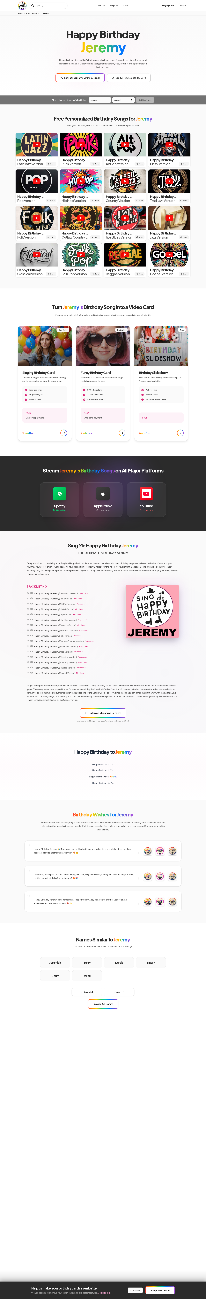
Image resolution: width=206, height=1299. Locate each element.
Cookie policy (104, 1292)
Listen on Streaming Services (105, 713)
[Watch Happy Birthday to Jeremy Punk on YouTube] (31, 598)
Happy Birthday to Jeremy (56, 593)
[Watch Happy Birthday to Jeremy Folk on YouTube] (31, 635)
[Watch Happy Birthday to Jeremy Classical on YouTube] (31, 657)
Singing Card (168, 5)
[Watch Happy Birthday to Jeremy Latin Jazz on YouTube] (31, 593)
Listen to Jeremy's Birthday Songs (82, 77)
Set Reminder (145, 100)
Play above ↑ (83, 593)
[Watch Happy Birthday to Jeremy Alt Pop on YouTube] (31, 604)
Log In (183, 5)
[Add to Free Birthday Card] (147, 850)
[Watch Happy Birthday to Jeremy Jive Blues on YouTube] (31, 646)
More (125, 5)
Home (20, 13)
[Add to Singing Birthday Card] (160, 850)
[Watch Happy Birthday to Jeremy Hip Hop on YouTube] (31, 619)
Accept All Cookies (160, 1290)
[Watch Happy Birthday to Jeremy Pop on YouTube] (31, 614)
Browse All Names (103, 1004)
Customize (135, 1290)
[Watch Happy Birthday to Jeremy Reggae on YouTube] (31, 667)
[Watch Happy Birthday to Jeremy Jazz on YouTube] (31, 651)
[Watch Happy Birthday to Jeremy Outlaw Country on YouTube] (31, 641)
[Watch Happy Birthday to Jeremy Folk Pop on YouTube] (31, 662)
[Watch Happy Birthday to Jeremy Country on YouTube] (31, 625)
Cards (99, 5)
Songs (112, 5)
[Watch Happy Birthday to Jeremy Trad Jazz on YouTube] (31, 630)
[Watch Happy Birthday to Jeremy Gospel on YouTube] (31, 673)
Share (52, 164)
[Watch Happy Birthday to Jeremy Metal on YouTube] (31, 609)
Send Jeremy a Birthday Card (131, 77)
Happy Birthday (32, 13)
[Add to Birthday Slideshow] (172, 850)
